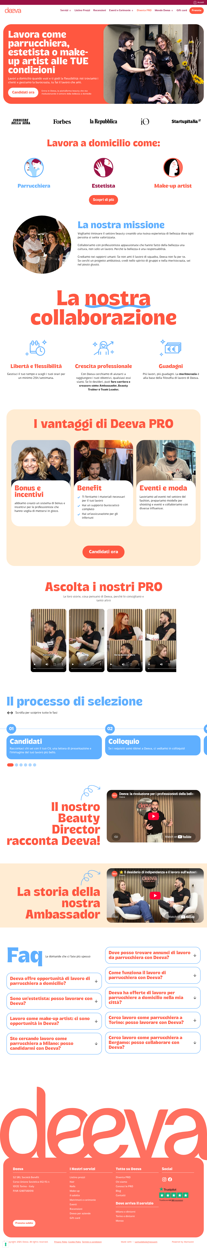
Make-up (75, 1191)
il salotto (75, 1195)
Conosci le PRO (124, 1186)
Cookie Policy (74, 1242)
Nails (72, 1186)
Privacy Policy (60, 1242)
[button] (66, 10)
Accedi (200, 3)
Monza (120, 1221)
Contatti (120, 1195)
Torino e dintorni (125, 1216)
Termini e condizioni (92, 1242)
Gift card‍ (75, 1218)
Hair (72, 1182)
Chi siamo (121, 1182)
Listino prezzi (77, 1177)
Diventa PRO (123, 1177)
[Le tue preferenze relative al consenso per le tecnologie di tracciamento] (6, 1244)
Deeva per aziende (80, 1214)
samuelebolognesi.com (146, 1242)
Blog (118, 1191)
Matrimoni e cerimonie (83, 1200)
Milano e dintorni (125, 1212)
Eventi (73, 1204)
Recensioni (76, 1209)
